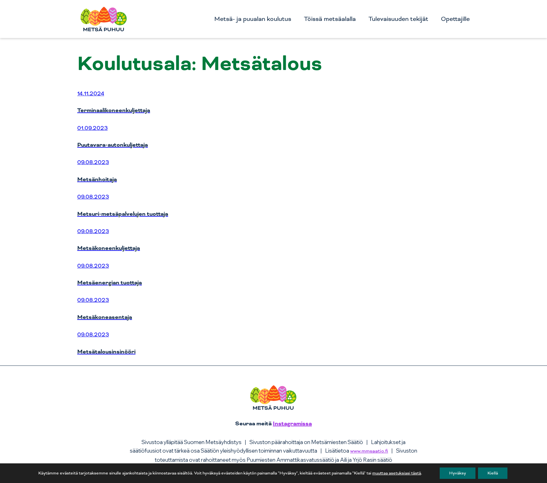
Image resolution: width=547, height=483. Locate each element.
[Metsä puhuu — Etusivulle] (104, 19)
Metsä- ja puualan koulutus (252, 19)
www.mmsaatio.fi (369, 451)
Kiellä (492, 473)
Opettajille (455, 19)
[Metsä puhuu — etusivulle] (273, 400)
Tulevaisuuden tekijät (398, 19)
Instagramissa (292, 424)
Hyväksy (457, 473)
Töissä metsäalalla (330, 19)
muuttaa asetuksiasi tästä (396, 473)
